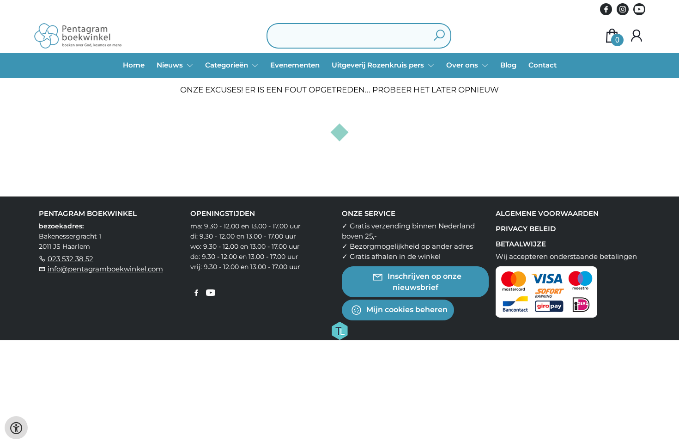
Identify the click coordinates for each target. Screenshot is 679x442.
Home (134, 65)
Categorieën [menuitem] (227, 65)
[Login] (636, 36)
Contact (542, 65)
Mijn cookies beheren (406, 309)
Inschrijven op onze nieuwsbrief (423, 282)
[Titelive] (339, 330)
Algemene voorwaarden (547, 213)
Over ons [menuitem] (463, 65)
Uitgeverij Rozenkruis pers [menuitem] (379, 65)
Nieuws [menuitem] (171, 65)
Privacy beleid (526, 228)
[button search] (439, 36)
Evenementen (295, 65)
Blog (508, 65)
